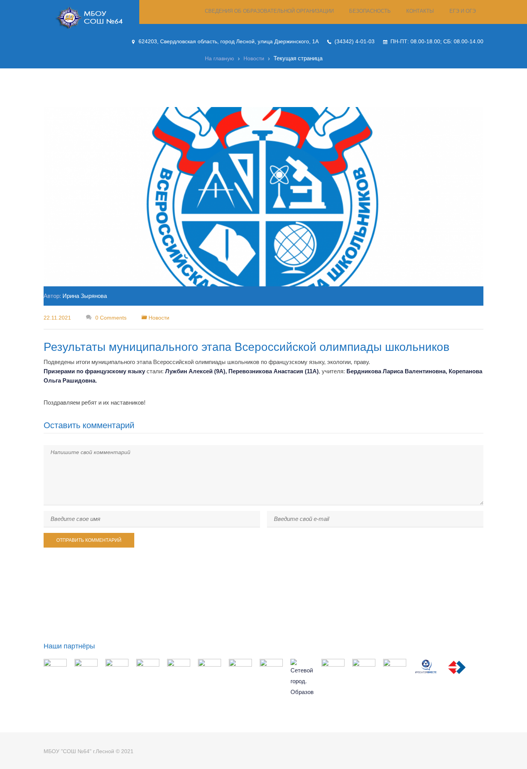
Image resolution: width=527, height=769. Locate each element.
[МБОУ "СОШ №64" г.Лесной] (91, 18)
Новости (253, 58)
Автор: (75, 296)
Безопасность (370, 11)
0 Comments (110, 318)
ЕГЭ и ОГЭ (462, 11)
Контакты (420, 11)
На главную (219, 58)
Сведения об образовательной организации (269, 11)
